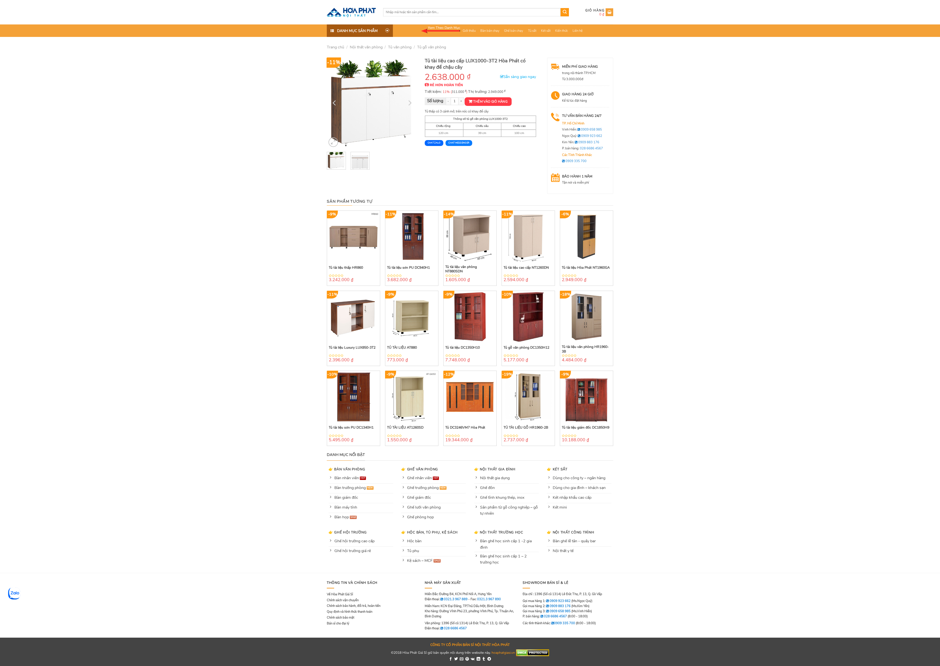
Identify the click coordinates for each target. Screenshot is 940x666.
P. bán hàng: (582, 148)
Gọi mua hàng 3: (547, 611)
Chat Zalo (434, 142)
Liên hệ (578, 31)
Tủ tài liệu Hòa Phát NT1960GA (586, 268)
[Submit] (565, 12)
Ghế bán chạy (513, 31)
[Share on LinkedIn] (478, 659)
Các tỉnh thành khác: (549, 623)
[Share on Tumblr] (484, 659)
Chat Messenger (458, 142)
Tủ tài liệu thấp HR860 (346, 268)
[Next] (409, 103)
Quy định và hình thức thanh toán (349, 612)
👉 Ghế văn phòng (419, 469)
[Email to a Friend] (461, 659)
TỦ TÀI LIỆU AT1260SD (405, 427)
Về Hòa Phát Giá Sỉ (340, 594)
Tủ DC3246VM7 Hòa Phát (465, 427)
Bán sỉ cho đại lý (338, 623)
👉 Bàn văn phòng (347, 469)
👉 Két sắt (557, 469)
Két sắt (546, 31)
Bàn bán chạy (489, 31)
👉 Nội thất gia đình (495, 469)
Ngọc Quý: (582, 136)
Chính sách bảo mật (340, 617)
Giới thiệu (469, 31)
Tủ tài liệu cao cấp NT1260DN (526, 268)
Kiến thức (561, 31)
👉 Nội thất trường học (498, 532)
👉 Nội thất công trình (570, 532)
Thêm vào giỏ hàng (490, 102)
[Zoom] (333, 142)
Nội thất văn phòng (366, 47)
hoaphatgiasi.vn (503, 652)
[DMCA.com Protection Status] (532, 652)
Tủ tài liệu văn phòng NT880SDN (461, 269)
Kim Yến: (580, 142)
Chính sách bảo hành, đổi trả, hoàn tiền (353, 606)
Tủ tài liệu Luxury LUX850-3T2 (352, 347)
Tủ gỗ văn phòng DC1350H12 (526, 347)
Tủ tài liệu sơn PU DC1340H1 (351, 427)
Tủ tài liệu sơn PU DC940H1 (408, 268)
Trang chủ (335, 47)
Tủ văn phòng (399, 47)
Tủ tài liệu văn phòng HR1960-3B (585, 349)
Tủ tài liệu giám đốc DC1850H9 (585, 427)
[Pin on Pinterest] (467, 659)
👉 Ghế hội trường (348, 532)
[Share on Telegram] (489, 659)
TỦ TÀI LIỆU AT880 (402, 347)
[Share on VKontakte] (473, 659)
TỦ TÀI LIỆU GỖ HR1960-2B (526, 427)
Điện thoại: (446, 628)
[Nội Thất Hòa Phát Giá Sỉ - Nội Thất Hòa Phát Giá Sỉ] (351, 12)
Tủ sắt (532, 31)
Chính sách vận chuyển (343, 600)
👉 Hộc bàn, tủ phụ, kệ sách (429, 532)
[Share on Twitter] (456, 659)
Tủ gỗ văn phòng (431, 47)
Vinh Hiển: (582, 129)
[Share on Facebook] (451, 659)
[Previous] (334, 103)
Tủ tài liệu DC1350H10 (462, 347)
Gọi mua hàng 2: (547, 606)
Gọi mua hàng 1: (547, 601)
